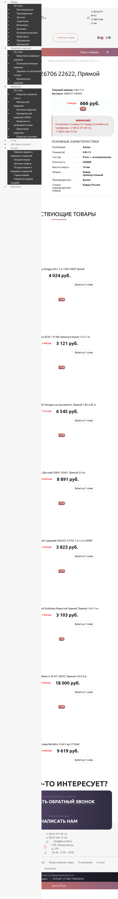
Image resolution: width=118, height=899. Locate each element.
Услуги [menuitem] (14, 148)
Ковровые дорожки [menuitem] (21, 48)
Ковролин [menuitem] (16, 86)
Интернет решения (97, 878)
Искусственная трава (61, 862)
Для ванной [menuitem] (23, 44)
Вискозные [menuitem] (22, 25)
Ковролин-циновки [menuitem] (27, 136)
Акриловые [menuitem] (23, 21)
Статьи (100, 862)
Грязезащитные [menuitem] (25, 13)
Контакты (50, 868)
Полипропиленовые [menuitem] (27, 32)
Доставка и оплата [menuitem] (20, 144)
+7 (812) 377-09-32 (80, 127)
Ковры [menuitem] (14, 2)
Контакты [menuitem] (16, 186)
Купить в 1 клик (84, 284)
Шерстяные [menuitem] (23, 36)
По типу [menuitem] (18, 5)
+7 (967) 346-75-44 (66, 131)
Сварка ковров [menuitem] (21, 175)
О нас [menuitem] (14, 140)
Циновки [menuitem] (21, 29)
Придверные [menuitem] (23, 40)
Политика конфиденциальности (55, 875)
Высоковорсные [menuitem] (25, 9)
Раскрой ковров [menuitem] (22, 159)
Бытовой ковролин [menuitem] (26, 109)
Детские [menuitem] (21, 17)
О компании (85, 862)
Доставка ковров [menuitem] (22, 163)
